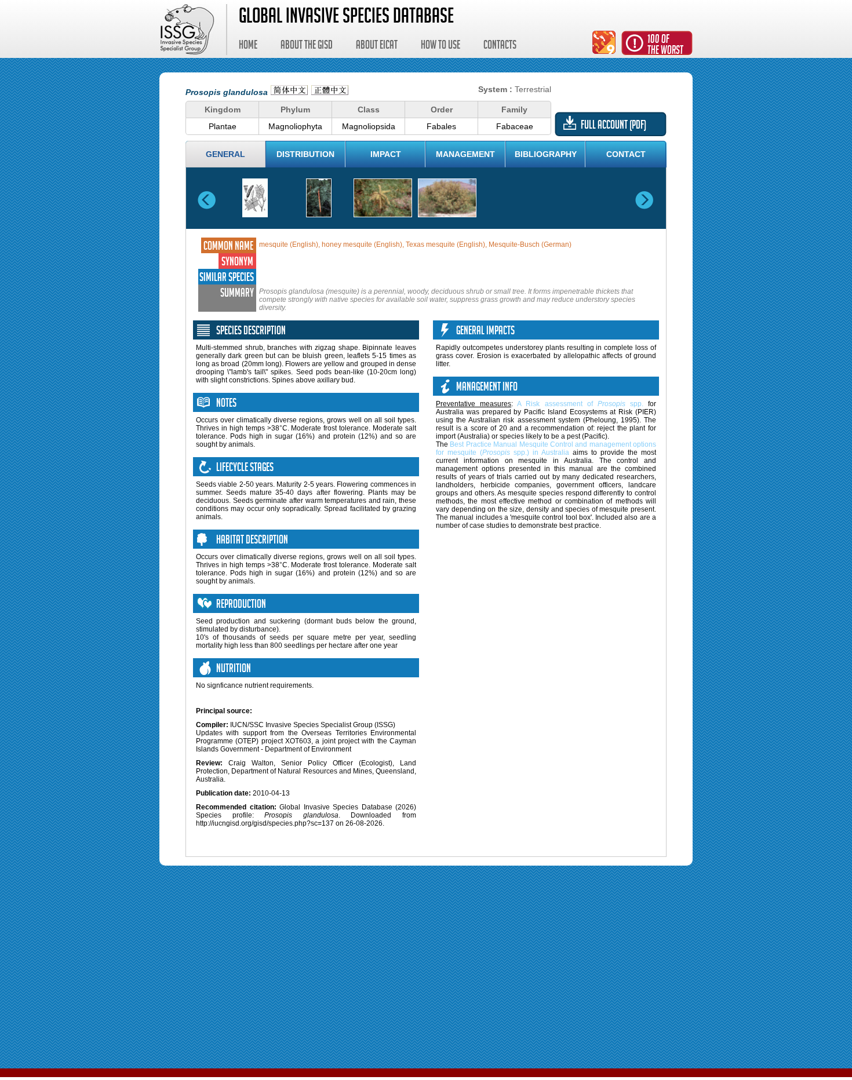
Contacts (499, 46)
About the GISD (307, 46)
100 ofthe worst (665, 46)
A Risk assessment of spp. (580, 404)
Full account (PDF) (613, 126)
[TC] (330, 92)
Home (248, 46)
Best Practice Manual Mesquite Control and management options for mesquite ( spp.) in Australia (546, 448)
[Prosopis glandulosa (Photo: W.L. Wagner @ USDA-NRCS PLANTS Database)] (319, 197)
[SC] (289, 92)
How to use (440, 46)
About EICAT (377, 46)
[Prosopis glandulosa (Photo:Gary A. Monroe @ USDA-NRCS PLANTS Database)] (383, 197)
